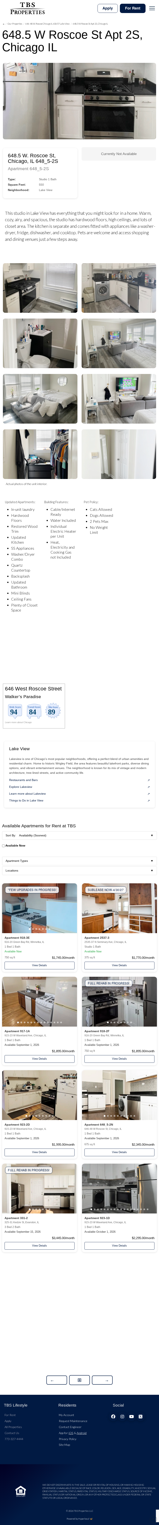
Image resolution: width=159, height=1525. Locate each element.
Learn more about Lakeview (27, 793)
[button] (152, 8)
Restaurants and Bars (23, 780)
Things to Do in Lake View (26, 800)
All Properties (13, 1427)
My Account (66, 1415)
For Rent (10, 1415)
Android (82, 1433)
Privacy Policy (67, 1439)
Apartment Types (79, 860)
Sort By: (79, 835)
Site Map (64, 1444)
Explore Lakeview (20, 786)
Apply (8, 1421)
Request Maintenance (73, 1421)
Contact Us (12, 1433)
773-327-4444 (14, 1439)
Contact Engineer (70, 1427)
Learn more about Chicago (18, 722)
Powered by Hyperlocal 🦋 (80, 1518)
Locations (79, 870)
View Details (39, 965)
